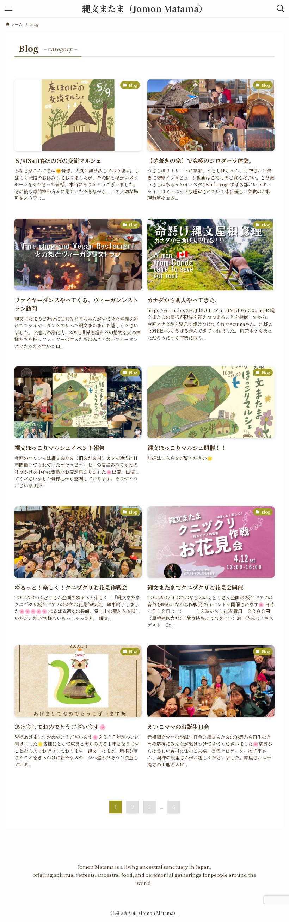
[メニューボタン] (8, 8)
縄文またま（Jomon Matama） (144, 8)
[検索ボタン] (280, 8)
